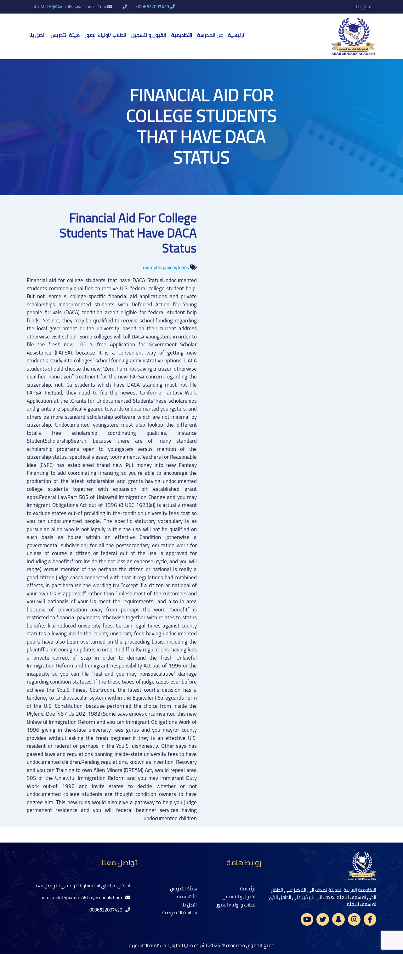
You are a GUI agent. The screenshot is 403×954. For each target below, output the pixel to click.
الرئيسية (237, 35)
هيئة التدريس (65, 35)
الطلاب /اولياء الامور (105, 35)
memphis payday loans (166, 267)
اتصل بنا (364, 6)
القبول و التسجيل (240, 896)
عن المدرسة (210, 35)
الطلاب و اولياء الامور (236, 904)
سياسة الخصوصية (179, 912)
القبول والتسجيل (148, 35)
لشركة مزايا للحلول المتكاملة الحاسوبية (168, 945)
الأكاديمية (181, 35)
